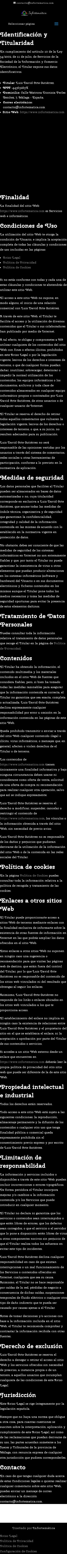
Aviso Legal (11, 258)
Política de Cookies (17, 267)
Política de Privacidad (19, 262)
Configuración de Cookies (18, 1551)
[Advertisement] (33, 154)
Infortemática (44, 1528)
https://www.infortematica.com (42, 112)
